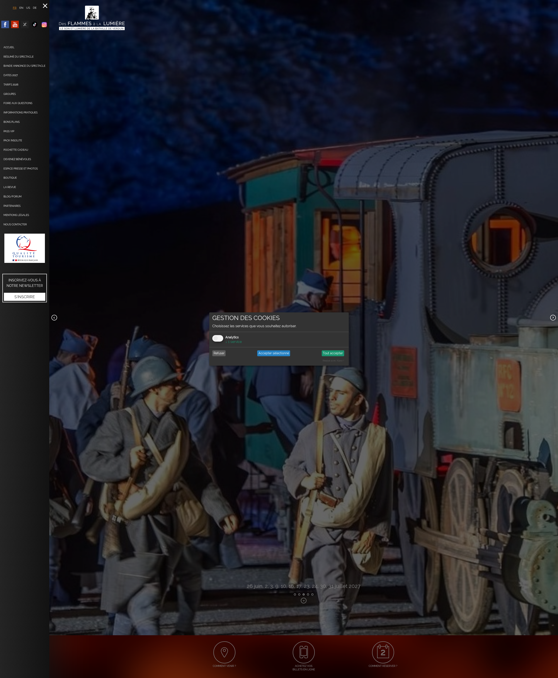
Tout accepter (333, 353)
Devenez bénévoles (17, 159)
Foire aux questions (17, 103)
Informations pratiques (20, 112)
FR (15, 7)
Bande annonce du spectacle (24, 65)
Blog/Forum (12, 196)
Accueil (8, 47)
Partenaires (11, 205)
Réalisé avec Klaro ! (333, 360)
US (28, 7)
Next (553, 317)
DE (35, 7)
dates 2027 (10, 75)
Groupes (9, 94)
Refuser (219, 353)
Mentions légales (16, 215)
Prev (54, 317)
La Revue (9, 187)
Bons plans (11, 121)
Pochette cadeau (15, 149)
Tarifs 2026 (10, 84)
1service (233, 342)
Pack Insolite (12, 140)
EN (21, 7)
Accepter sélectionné (274, 353)
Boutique (10, 177)
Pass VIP (8, 131)
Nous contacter (15, 224)
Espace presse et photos (20, 168)
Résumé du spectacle (18, 56)
